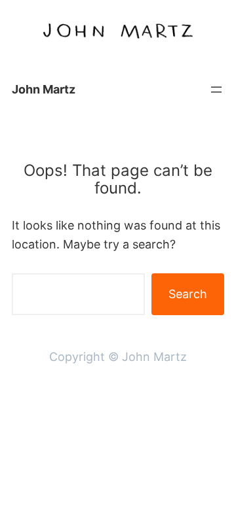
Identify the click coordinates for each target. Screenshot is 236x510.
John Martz (43, 89)
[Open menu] (216, 89)
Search (187, 294)
